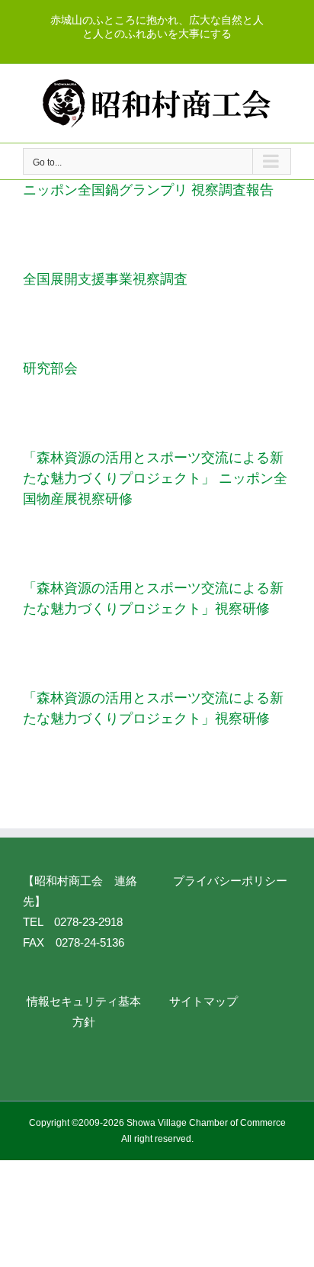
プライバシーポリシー (230, 880)
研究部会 (50, 368)
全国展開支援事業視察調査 (105, 279)
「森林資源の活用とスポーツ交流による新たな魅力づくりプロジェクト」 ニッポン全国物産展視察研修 (155, 478)
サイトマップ (203, 1001)
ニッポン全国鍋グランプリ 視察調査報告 (148, 190)
